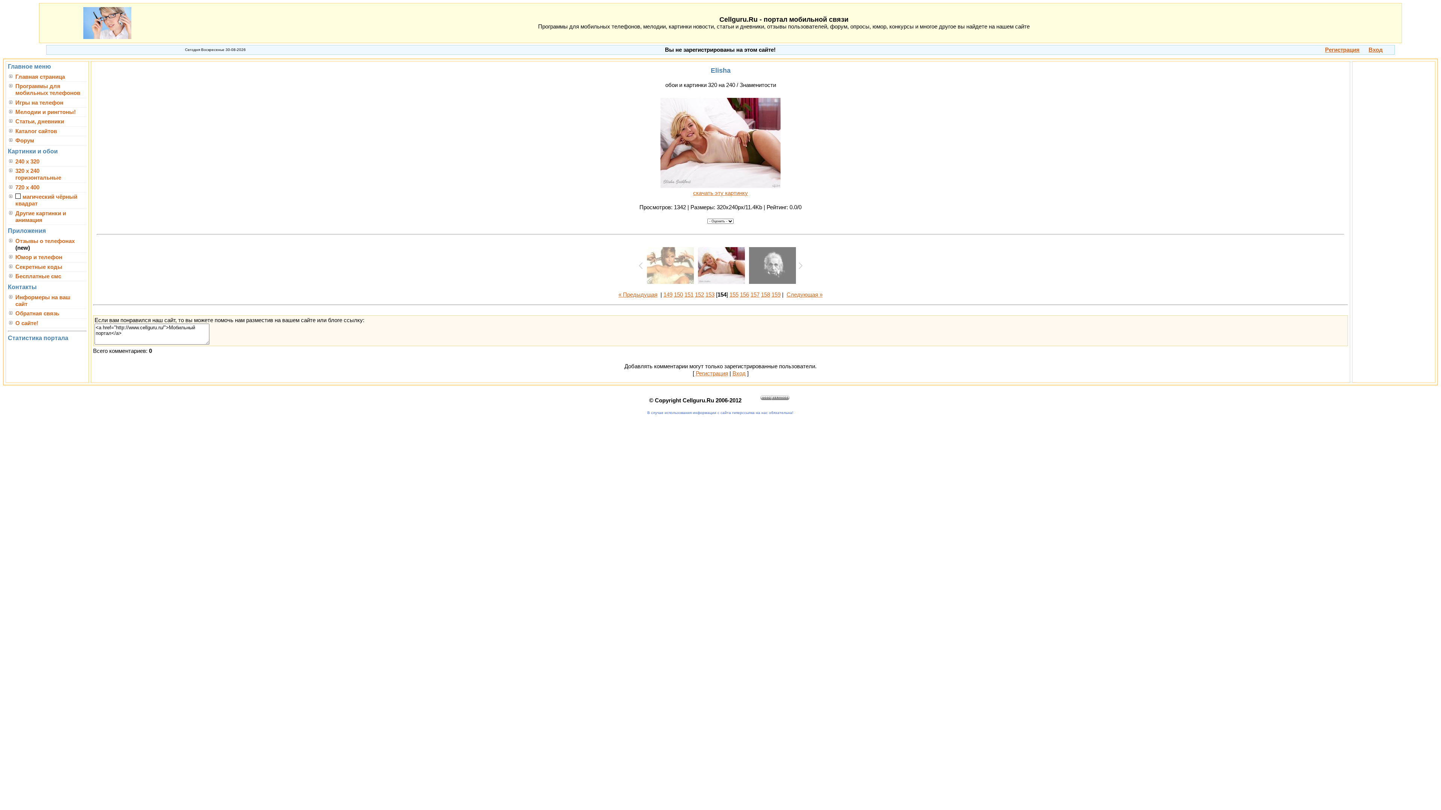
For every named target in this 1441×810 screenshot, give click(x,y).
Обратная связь (37, 313)
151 (688, 295)
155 (734, 295)
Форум (24, 141)
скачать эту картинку (720, 193)
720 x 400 (27, 187)
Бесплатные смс (38, 276)
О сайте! (26, 323)
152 (699, 295)
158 (765, 295)
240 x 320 (27, 162)
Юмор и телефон (38, 257)
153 (709, 295)
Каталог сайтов (36, 131)
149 (667, 295)
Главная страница (40, 77)
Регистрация (712, 373)
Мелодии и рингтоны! (45, 112)
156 (744, 295)
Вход (739, 373)
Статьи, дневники (39, 121)
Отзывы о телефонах (45, 241)
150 (678, 295)
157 (755, 295)
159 (776, 295)
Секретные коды (38, 267)
